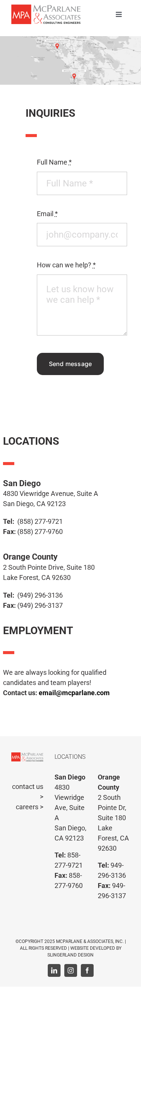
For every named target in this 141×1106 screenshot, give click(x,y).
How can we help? (66, 265)
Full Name (54, 162)
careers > (29, 807)
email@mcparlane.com (74, 693)
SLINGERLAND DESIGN (70, 955)
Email (47, 214)
